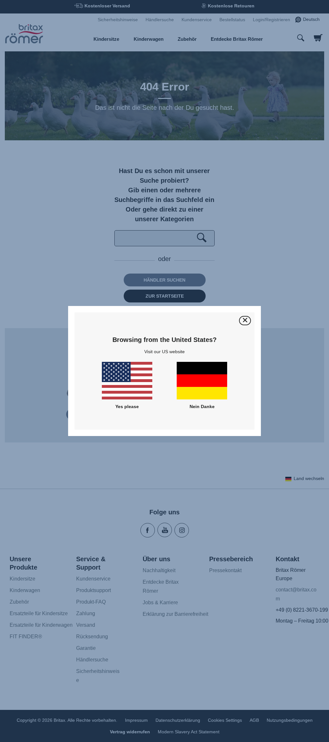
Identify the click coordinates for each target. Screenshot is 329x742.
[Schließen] (245, 320)
